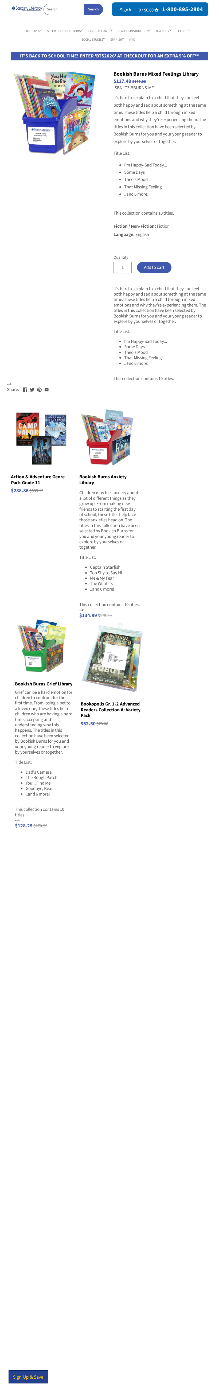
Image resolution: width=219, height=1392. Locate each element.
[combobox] (73, 9)
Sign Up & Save (28, 1377)
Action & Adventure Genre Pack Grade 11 (38, 480)
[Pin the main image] (39, 389)
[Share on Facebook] (25, 389)
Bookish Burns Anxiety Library (103, 480)
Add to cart (154, 267)
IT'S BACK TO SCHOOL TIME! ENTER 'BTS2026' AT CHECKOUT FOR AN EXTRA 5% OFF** (109, 56)
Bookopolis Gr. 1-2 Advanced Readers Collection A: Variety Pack (110, 710)
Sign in (126, 10)
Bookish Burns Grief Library (43, 684)
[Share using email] (46, 389)
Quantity (121, 257)
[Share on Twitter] (32, 389)
